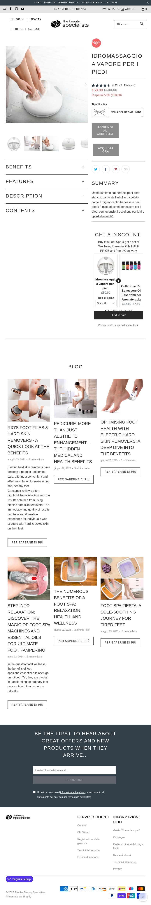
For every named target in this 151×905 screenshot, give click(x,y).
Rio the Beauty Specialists (30, 892)
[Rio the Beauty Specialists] (70, 24)
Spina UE (99, 112)
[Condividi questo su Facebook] (106, 169)
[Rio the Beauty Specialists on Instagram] (16, 9)
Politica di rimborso (88, 857)
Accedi (130, 9)
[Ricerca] (141, 24)
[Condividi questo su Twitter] (96, 169)
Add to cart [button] (119, 318)
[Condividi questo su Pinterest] (116, 169)
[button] (17, 19)
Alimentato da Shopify (18, 896)
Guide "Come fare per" (126, 830)
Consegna (119, 837)
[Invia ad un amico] (126, 169)
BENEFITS (19, 167)
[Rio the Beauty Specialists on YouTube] (22, 9)
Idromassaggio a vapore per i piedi (105, 284)
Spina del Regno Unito (126, 112)
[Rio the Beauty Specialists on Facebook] (10, 9)
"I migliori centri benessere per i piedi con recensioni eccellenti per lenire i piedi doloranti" (118, 211)
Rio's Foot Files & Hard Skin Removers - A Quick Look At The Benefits (28, 440)
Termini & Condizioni (125, 861)
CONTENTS (20, 210)
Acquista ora (105, 150)
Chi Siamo (83, 832)
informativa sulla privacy (73, 792)
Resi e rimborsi (122, 855)
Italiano (109, 9)
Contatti (81, 825)
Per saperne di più (27, 542)
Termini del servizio (88, 850)
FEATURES (20, 181)
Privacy (117, 868)
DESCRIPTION (24, 196)
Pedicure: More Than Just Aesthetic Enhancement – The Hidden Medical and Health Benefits (73, 442)
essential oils (28, 673)
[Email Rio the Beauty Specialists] (4, 9)
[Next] (85, 84)
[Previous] (8, 84)
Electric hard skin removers (25, 467)
